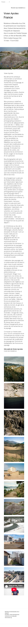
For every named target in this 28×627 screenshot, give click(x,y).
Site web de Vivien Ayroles (13, 349)
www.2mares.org (8, 617)
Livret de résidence (10, 351)
